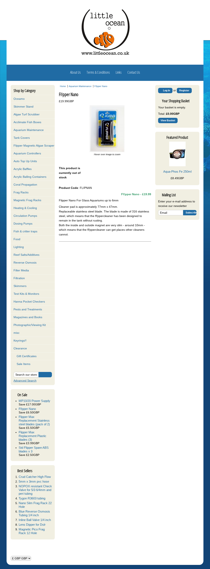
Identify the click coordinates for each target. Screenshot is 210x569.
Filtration (19, 278)
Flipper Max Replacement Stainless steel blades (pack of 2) (34, 420)
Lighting (19, 247)
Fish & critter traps (25, 231)
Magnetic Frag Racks (27, 200)
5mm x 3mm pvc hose (34, 481)
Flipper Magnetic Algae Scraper (34, 145)
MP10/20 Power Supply (34, 401)
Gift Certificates (26, 356)
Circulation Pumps (25, 215)
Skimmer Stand (23, 106)
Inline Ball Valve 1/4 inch (35, 520)
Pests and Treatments (28, 309)
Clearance (20, 348)
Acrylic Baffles (23, 169)
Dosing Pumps (23, 223)
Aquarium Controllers (27, 153)
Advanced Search (25, 380)
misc (16, 332)
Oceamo (19, 98)
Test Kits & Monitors (26, 293)
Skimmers (20, 286)
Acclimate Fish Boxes (27, 122)
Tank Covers (22, 137)
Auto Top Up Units (25, 161)
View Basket (168, 120)
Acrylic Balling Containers (30, 176)
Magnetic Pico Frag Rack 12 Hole (32, 531)
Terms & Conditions (98, 72)
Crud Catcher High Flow (35, 476)
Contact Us (133, 72)
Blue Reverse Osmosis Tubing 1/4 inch (34, 513)
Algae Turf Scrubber (27, 114)
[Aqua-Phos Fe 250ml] (177, 165)
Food (17, 239)
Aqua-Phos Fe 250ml (177, 171)
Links (119, 72)
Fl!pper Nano (27, 409)
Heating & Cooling (25, 208)
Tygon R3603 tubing (32, 498)
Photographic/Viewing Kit (30, 325)
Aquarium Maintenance (29, 130)
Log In (166, 90)
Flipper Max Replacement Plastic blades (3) (32, 435)
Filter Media (21, 270)
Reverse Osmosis (25, 262)
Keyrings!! (20, 340)
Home (63, 86)
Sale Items (23, 364)
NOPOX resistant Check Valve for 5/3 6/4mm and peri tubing (35, 489)
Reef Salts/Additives (26, 254)
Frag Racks (21, 192)
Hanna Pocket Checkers (29, 301)
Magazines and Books (28, 317)
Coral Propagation (25, 184)
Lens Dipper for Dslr (32, 524)
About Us (75, 72)
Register (184, 90)
